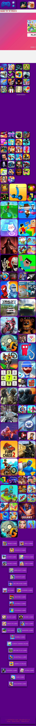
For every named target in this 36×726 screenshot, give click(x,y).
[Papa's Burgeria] (11, 174)
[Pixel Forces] (18, 167)
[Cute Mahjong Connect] (18, 92)
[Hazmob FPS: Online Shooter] (26, 160)
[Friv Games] (13, 3)
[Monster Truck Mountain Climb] (11, 167)
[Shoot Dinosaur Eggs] (3, 152)
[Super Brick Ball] (11, 182)
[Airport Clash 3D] (26, 137)
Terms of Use (25, 721)
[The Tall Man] (3, 167)
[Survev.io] (26, 70)
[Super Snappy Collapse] (3, 137)
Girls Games (29, 563)
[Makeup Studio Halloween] (3, 182)
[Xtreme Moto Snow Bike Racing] (3, 77)
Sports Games (12, 543)
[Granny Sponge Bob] (11, 92)
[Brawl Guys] (18, 152)
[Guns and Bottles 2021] (3, 84)
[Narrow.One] (18, 160)
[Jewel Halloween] (3, 70)
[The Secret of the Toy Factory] (18, 84)
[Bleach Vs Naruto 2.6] (11, 84)
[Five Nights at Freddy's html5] (18, 174)
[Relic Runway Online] (23, 7)
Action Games (11, 557)
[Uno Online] (11, 145)
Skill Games (29, 543)
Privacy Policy (16, 721)
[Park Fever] (26, 84)
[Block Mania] (3, 145)
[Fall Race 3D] (26, 152)
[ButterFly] (11, 137)
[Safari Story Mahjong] (18, 145)
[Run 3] (26, 145)
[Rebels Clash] (11, 152)
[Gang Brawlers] (11, 160)
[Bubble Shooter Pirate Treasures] (26, 92)
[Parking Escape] (18, 77)
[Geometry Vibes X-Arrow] (11, 77)
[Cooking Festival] (31, 7)
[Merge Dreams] (11, 70)
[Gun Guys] (26, 174)
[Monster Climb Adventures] (26, 167)
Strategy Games (20, 550)
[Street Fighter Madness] (3, 160)
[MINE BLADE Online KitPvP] (3, 92)
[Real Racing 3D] (26, 77)
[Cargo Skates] (3, 174)
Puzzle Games (28, 557)
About (8, 721)
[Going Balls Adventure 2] (18, 137)
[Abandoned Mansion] (18, 70)
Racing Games (12, 563)
